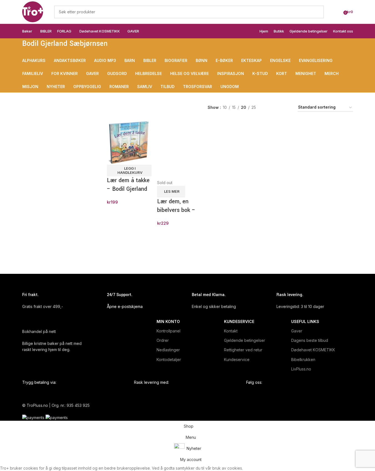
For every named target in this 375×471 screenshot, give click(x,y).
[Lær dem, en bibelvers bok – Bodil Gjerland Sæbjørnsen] (179, 149)
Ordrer (163, 340)
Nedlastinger (168, 349)
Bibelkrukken (303, 359)
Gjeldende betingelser (244, 340)
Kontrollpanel (168, 331)
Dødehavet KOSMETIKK (313, 349)
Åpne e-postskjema (125, 306)
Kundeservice (239, 321)
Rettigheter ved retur (243, 349)
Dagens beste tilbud (309, 340)
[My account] (337, 11)
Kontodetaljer (169, 359)
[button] (129, 170)
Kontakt (231, 331)
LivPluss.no (301, 369)
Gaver (296, 331)
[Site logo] (32, 11)
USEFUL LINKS (305, 321)
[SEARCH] (317, 12)
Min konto (168, 321)
